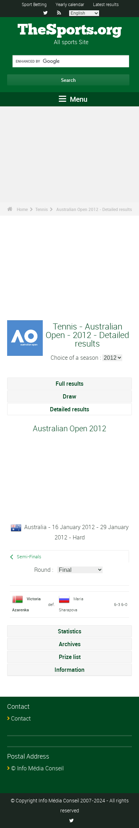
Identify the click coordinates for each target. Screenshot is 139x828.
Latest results (106, 4)
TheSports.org (69, 30)
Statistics (69, 631)
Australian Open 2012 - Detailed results (94, 209)
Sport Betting (34, 4)
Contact (21, 718)
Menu (77, 99)
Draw (69, 396)
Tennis (41, 209)
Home (22, 209)
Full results (69, 383)
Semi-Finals (29, 557)
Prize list (70, 657)
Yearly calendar (70, 4)
